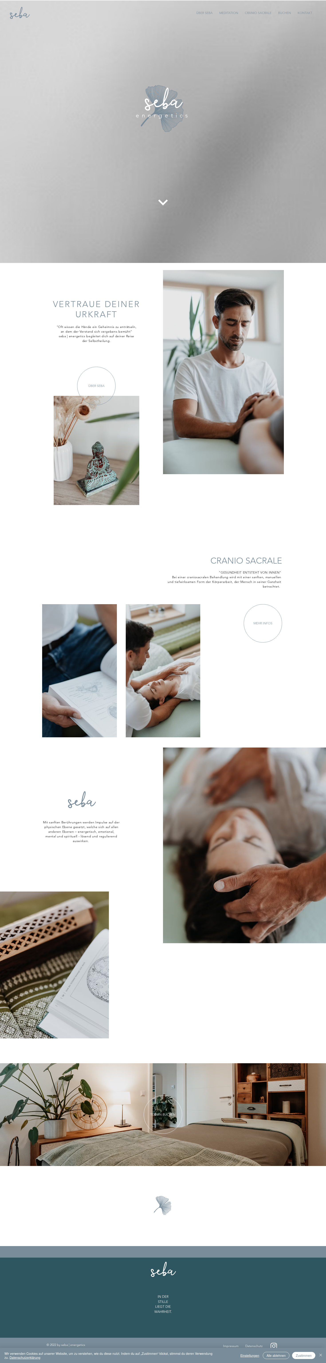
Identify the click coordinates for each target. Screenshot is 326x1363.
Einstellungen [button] (249, 1355)
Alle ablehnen (276, 1355)
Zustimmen (304, 1355)
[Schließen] (320, 1355)
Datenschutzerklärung (25, 1357)
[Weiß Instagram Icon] (273, 1346)
